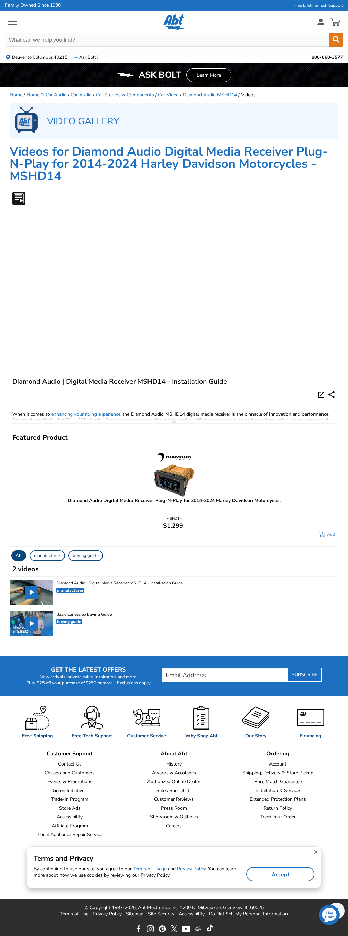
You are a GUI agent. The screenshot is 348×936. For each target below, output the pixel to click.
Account (277, 764)
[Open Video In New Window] (322, 394)
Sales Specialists (174, 790)
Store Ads (70, 808)
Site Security (161, 914)
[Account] (321, 22)
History (174, 764)
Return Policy (278, 808)
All (19, 556)
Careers (174, 826)
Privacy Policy (107, 914)
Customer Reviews (174, 799)
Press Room (174, 808)
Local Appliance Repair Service (70, 834)
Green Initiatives (70, 790)
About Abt (174, 753)
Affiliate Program (70, 826)
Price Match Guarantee (278, 781)
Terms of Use (74, 914)
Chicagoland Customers (70, 773)
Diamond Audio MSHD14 (210, 95)
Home (16, 95)
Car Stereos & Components (125, 95)
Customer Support (70, 753)
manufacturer (47, 556)
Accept (281, 874)
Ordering (277, 753)
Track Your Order (278, 817)
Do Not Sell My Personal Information (248, 914)
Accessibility (70, 817)
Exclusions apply (134, 683)
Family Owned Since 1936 (33, 5)
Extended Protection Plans (278, 799)
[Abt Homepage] (174, 22)
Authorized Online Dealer (174, 781)
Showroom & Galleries (174, 817)
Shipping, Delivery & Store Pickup (277, 773)
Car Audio (81, 95)
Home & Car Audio (47, 95)
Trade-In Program (69, 799)
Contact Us (70, 764)
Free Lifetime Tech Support (318, 5)
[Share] (331, 394)
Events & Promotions (69, 781)
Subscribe (304, 674)
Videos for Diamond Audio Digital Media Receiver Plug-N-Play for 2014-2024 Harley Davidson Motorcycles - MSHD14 (169, 163)
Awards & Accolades (174, 773)
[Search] (336, 40)
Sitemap (134, 914)
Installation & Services (277, 790)
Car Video (168, 95)
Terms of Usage (150, 869)
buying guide (86, 556)
